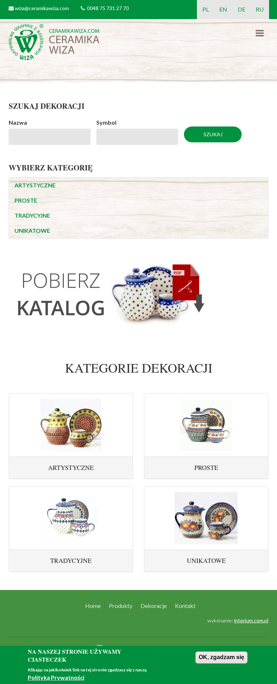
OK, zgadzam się (221, 657)
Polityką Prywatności (56, 677)
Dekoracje (154, 606)
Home (93, 606)
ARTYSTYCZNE (35, 185)
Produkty (120, 606)
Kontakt (185, 606)
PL (205, 9)
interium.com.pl (251, 620)
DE (241, 9)
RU (260, 9)
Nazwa (18, 122)
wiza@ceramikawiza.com (42, 8)
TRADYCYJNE (32, 215)
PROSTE (25, 200)
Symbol (106, 122)
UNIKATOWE (32, 230)
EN (223, 9)
